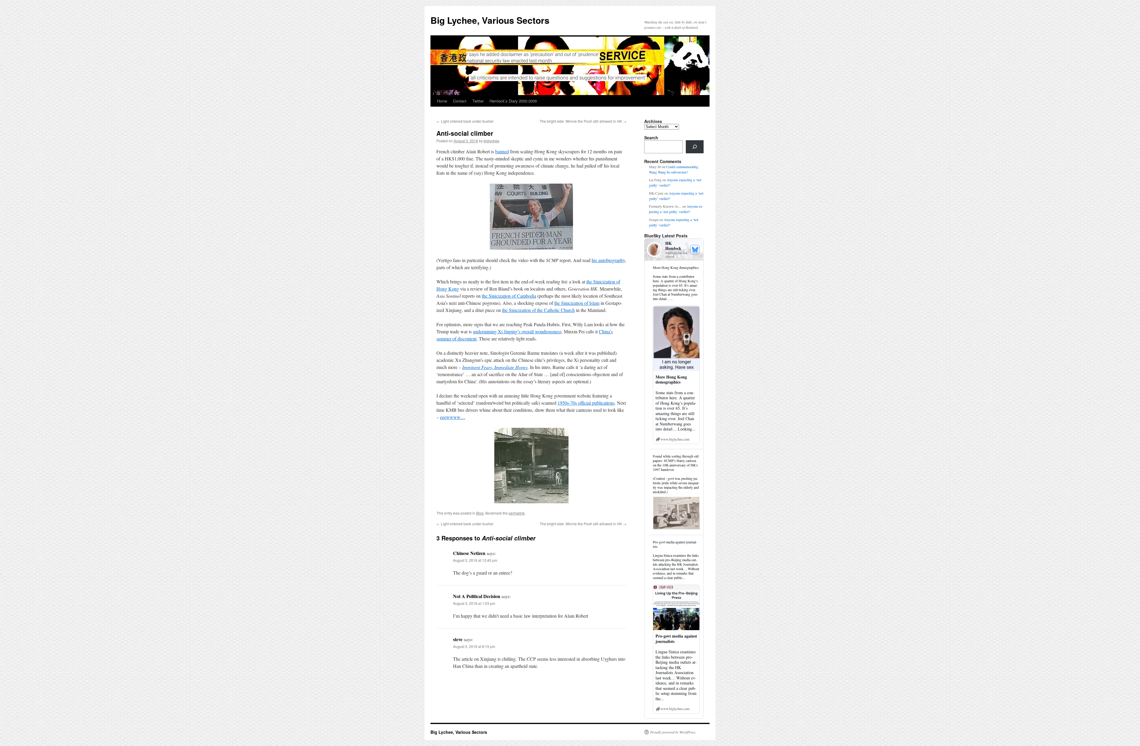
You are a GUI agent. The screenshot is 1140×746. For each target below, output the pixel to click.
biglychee (491, 140)
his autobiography (608, 260)
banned (502, 151)
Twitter (478, 101)
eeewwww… (452, 417)
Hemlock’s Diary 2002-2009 (513, 101)
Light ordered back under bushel (464, 121)
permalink (517, 512)
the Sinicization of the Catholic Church (538, 310)
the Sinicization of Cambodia (509, 296)
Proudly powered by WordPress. (673, 732)
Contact (459, 101)
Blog (480, 512)
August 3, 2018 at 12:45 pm (475, 560)
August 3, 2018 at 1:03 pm (474, 603)
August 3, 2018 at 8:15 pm (474, 646)
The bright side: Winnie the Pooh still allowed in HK (583, 121)
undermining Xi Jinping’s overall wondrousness (517, 331)
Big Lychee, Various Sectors (490, 20)
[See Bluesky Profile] (695, 249)
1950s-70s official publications (586, 403)
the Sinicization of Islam (576, 303)
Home (442, 101)
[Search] (695, 146)
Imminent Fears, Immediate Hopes (495, 367)
